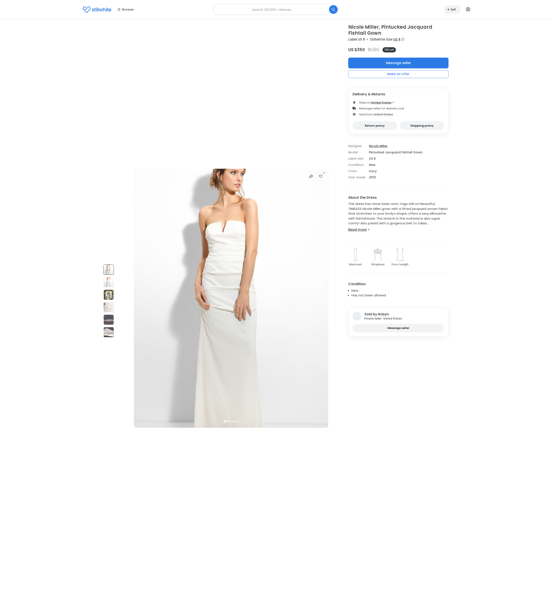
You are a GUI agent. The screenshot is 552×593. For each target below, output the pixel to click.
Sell (453, 9)
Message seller (398, 63)
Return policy (375, 126)
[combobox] (276, 9)
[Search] (333, 9)
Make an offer (398, 74)
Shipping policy (422, 126)
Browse (128, 9)
